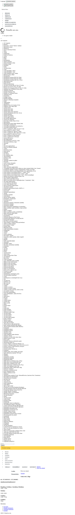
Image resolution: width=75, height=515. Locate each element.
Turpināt (23, 473)
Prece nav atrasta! (41, 468)
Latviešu (11, 4)
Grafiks (13, 471)
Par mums (6, 506)
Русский (11, 5)
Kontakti (6, 510)
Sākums (39, 466)
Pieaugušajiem (15, 474)
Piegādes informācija (8, 508)
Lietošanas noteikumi (8, 509)
